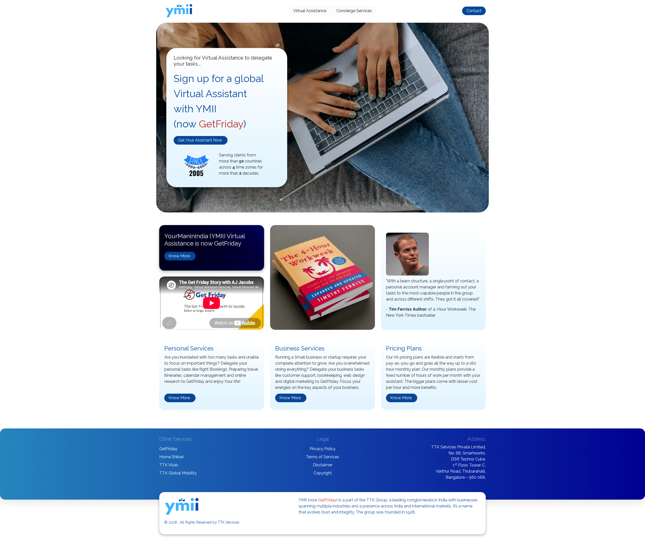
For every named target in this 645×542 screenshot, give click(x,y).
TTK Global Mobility (178, 473)
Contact (473, 10)
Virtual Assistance (309, 10)
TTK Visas (168, 465)
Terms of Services (322, 456)
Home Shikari (171, 456)
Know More (179, 256)
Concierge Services (354, 10)
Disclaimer (322, 465)
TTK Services (228, 522)
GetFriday (168, 448)
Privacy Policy (323, 448)
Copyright (322, 473)
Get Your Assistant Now (200, 140)
